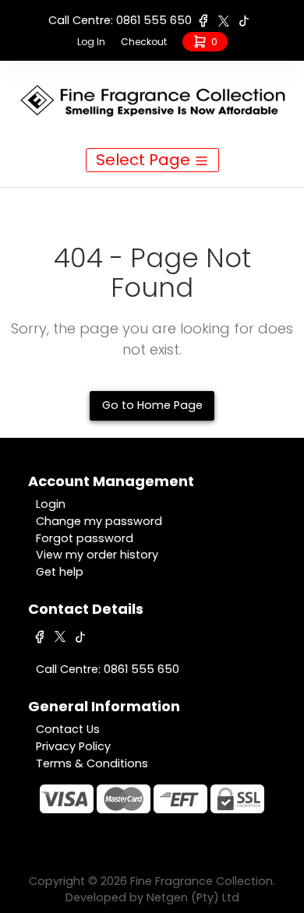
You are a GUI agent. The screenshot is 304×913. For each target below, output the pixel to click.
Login (50, 504)
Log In (91, 41)
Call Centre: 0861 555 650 (120, 20)
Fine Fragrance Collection (201, 881)
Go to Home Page (152, 405)
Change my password (99, 521)
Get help (59, 572)
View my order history (97, 554)
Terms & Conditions (92, 763)
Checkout (144, 41)
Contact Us (68, 729)
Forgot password (84, 538)
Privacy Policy (73, 746)
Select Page (145, 160)
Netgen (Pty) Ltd (193, 897)
